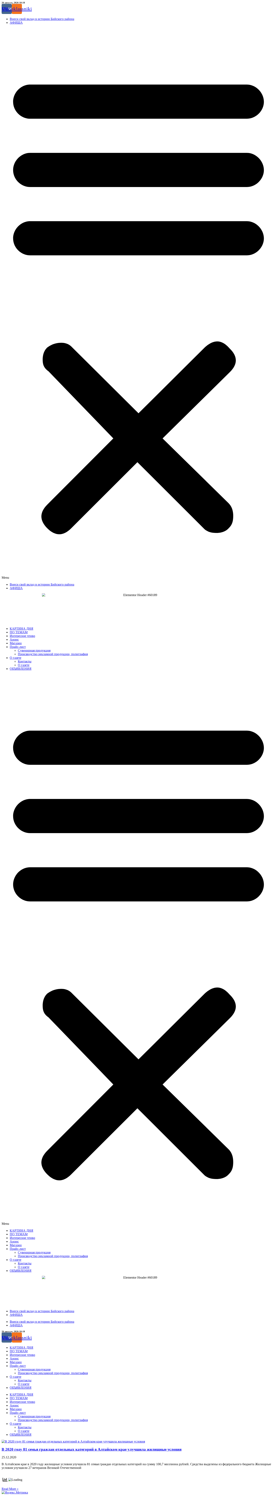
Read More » (10, 1489)
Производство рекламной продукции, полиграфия (53, 654)
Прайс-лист (18, 647)
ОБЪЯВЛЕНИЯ (20, 668)
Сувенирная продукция (34, 650)
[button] (138, 303)
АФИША (16, 22)
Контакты (24, 661)
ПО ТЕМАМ (19, 632)
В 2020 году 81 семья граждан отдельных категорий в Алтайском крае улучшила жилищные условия (91, 1449)
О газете (15, 657)
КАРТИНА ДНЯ (21, 628)
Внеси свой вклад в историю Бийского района (42, 19)
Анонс (14, 639)
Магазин (16, 643)
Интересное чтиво (22, 636)
